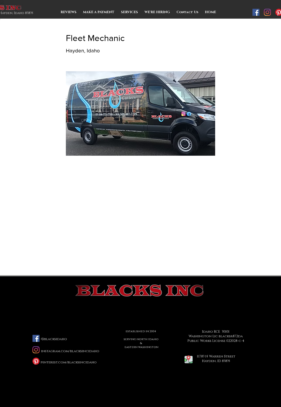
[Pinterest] (36, 361)
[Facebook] (255, 12)
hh (216, 360)
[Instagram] (267, 12)
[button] (187, 12)
